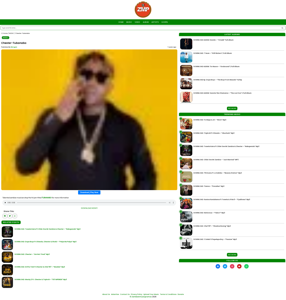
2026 (154, 297)
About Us (106, 294)
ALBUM (146, 22)
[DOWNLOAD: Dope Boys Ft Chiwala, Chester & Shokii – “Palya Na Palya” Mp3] (7, 249)
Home (5, 33)
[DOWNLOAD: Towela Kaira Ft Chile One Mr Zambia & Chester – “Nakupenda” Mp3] (7, 237)
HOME (121, 22)
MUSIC (129, 22)
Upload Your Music (151, 294)
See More (232, 108)
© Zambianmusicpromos (141, 297)
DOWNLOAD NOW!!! (89, 208)
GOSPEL (164, 22)
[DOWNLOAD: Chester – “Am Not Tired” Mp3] (7, 262)
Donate (181, 294)
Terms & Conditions (168, 294)
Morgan (14, 47)
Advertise (115, 294)
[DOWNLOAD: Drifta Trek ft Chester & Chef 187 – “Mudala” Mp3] (7, 275)
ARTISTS (155, 22)
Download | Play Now (89, 192)
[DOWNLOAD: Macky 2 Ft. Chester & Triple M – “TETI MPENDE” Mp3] (7, 287)
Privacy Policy (136, 294)
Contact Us (125, 294)
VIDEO (137, 22)
